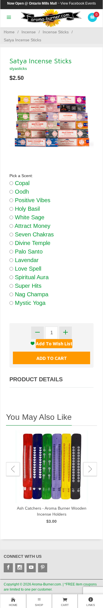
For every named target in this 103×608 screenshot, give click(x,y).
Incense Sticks (56, 32)
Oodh (21, 192)
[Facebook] (8, 567)
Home (9, 32)
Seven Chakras (33, 234)
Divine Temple (31, 243)
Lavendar (26, 260)
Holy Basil (26, 209)
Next (90, 469)
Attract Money (31, 226)
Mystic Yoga (29, 303)
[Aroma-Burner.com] (51, 17)
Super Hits (27, 286)
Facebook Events (82, 3)
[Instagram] (19, 567)
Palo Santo (28, 251)
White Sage (28, 217)
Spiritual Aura (31, 277)
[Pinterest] (42, 567)
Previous (13, 469)
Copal (21, 183)
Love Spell (27, 269)
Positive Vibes (31, 200)
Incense (28, 32)
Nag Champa (30, 294)
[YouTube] (31, 567)
